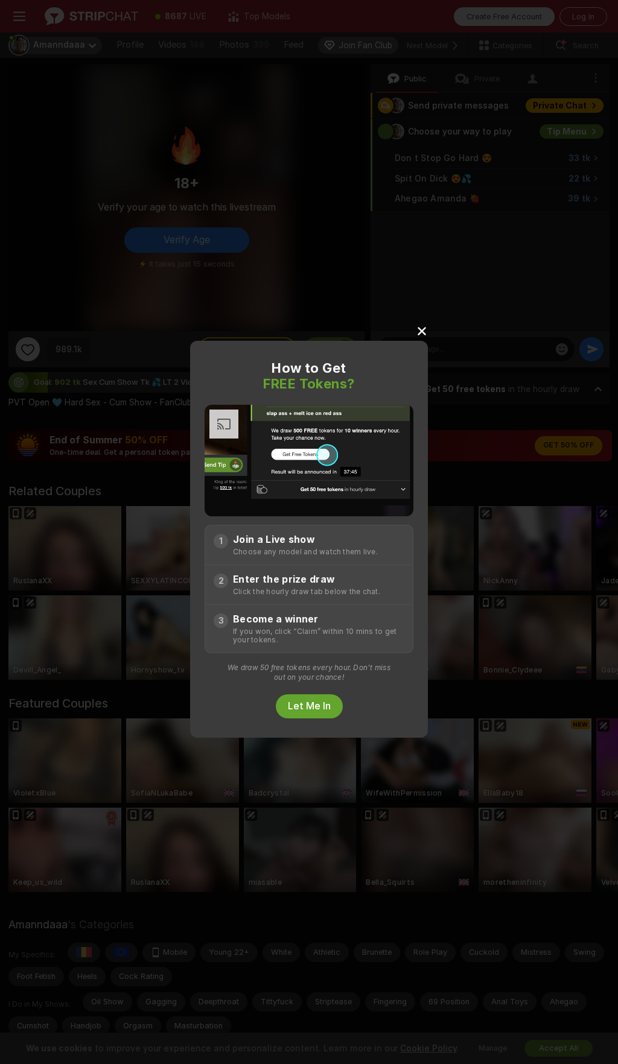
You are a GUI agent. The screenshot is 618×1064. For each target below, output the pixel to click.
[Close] (421, 330)
